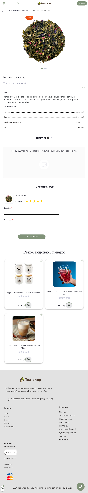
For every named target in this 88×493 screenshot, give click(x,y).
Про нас (63, 412)
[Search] (18, 3)
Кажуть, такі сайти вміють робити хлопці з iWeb (49, 488)
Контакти (63, 440)
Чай (8, 11)
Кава (6, 416)
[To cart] (28, 305)
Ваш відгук (8, 220)
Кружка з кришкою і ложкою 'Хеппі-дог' (23, 293)
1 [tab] (42, 68)
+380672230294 (11, 458)
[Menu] (4, 3)
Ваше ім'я (8, 208)
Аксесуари (9, 427)
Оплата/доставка (67, 415)
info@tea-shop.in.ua (8, 466)
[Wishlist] (41, 261)
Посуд (7, 423)
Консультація (11, 452)
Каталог (81, 3)
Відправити (32, 237)
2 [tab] (45, 68)
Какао (7, 420)
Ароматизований (21, 11)
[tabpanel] (44, 41)
